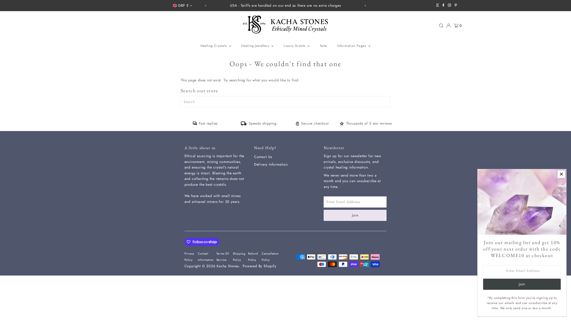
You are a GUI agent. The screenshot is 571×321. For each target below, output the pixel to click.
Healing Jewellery (255, 45)
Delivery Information (271, 164)
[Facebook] (443, 5)
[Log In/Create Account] (449, 26)
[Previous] (206, 6)
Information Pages (352, 45)
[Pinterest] (455, 5)
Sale (323, 45)
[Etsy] (437, 5)
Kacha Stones (228, 266)
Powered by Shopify (259, 266)
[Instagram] (449, 5)
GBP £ (183, 5)
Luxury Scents (295, 45)
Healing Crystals (214, 45)
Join (355, 215)
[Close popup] (561, 174)
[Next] (365, 6)
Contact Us (263, 156)
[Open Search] (441, 26)
